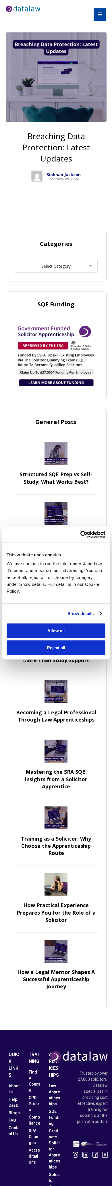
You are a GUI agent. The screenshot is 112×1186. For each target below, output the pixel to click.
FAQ (12, 1120)
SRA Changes (33, 1136)
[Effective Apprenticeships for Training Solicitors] (56, 513)
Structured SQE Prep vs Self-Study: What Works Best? (56, 478)
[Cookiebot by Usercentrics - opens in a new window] (80, 534)
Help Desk (13, 1102)
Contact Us (14, 1130)
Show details (80, 613)
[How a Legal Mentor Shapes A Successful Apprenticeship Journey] (56, 951)
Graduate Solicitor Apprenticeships (54, 1149)
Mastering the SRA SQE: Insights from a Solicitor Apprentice (56, 779)
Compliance (34, 1120)
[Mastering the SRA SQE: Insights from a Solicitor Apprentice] (56, 751)
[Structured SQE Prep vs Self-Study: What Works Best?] (56, 453)
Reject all (56, 647)
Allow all (56, 630)
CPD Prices (34, 1103)
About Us (14, 1089)
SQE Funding (54, 1117)
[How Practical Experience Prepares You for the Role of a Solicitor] (56, 884)
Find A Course (34, 1081)
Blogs (14, 1113)
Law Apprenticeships (54, 1095)
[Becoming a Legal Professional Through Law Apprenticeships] (56, 691)
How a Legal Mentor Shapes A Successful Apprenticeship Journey (56, 979)
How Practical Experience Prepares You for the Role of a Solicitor (56, 912)
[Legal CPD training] (23, 9)
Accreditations (34, 1156)
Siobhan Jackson (64, 174)
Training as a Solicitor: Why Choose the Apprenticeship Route (56, 845)
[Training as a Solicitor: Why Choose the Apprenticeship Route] (56, 817)
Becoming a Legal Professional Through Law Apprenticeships (56, 716)
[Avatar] (37, 176)
